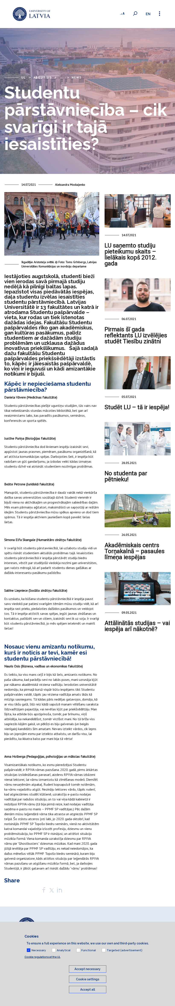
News (77, 77)
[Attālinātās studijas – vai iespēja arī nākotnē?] (138, 588)
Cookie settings (87, 979)
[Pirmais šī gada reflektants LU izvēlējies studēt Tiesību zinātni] (138, 294)
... (62, 77)
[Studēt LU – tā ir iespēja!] (138, 372)
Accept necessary (87, 969)
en (148, 14)
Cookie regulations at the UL (42, 957)
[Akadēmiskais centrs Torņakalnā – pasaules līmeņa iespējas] (138, 510)
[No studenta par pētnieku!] (138, 438)
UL (23, 77)
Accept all (87, 989)
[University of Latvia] (31, 14)
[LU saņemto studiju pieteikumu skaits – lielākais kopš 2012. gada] (138, 210)
